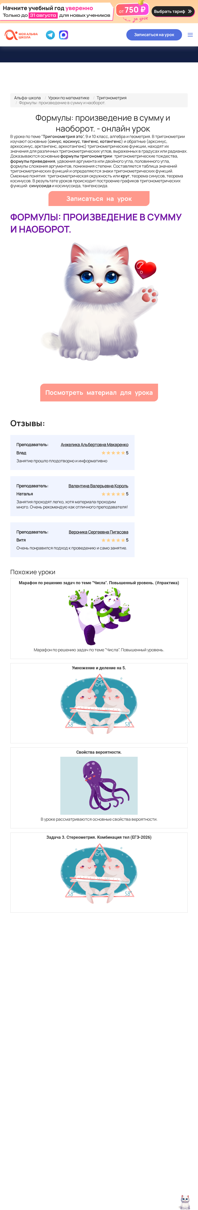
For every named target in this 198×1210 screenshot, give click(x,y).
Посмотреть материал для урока (99, 392)
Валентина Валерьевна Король (98, 486)
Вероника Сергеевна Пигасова (98, 532)
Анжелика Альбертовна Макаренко (94, 444)
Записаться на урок (154, 34)
